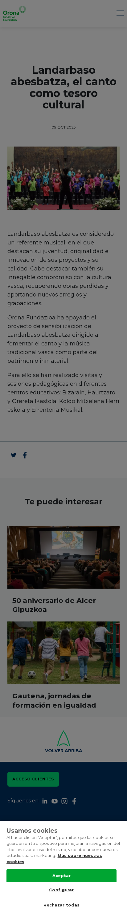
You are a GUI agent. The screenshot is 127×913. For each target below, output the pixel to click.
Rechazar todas (61, 904)
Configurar (61, 889)
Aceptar (61, 875)
